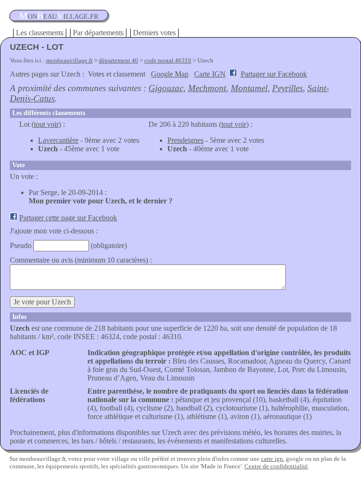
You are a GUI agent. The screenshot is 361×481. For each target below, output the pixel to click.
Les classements (39, 33)
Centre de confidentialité (276, 466)
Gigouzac (166, 88)
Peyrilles (287, 88)
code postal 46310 (167, 60)
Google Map (169, 74)
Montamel (249, 88)
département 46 (118, 60)
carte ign (272, 458)
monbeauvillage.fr (69, 60)
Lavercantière (58, 140)
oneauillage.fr (58, 15)
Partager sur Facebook (274, 74)
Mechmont (207, 88)
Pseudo (20, 245)
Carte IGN (210, 74)
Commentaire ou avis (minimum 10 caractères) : (81, 260)
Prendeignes (185, 140)
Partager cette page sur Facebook (68, 218)
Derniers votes (154, 33)
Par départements (98, 33)
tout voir (46, 124)
